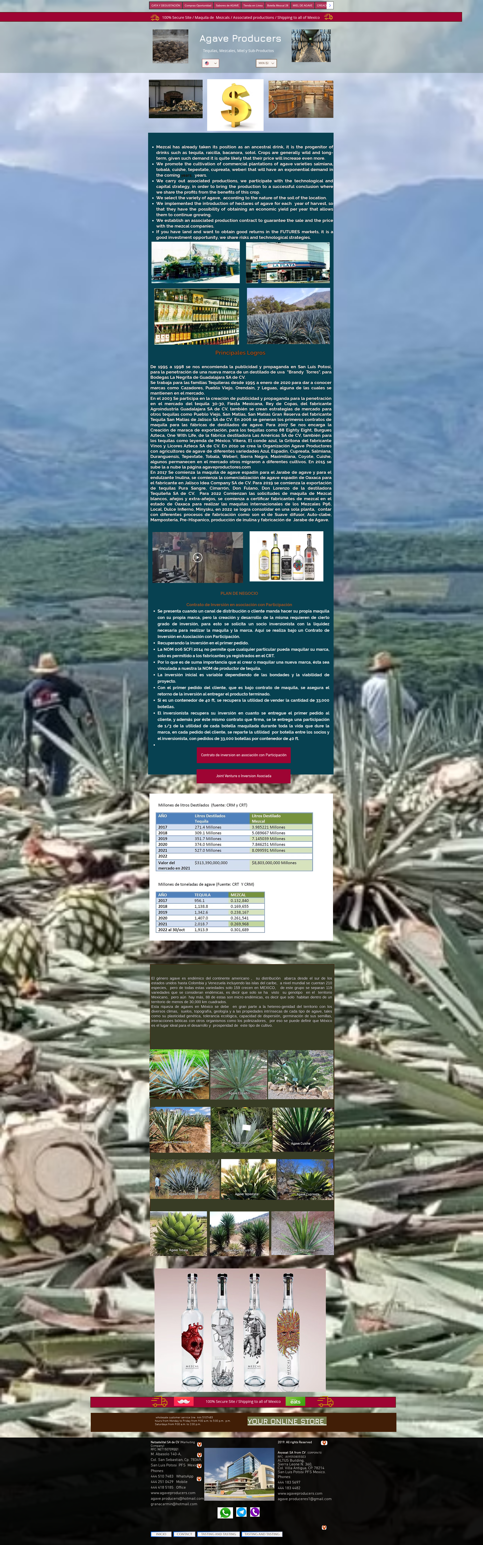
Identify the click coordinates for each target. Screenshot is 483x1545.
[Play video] (197, 557)
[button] (266, 63)
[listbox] (266, 63)
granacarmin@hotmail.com (174, 1504)
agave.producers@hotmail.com (177, 1498)
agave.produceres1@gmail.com (305, 1499)
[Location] (199, 1479)
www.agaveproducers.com (173, 1493)
